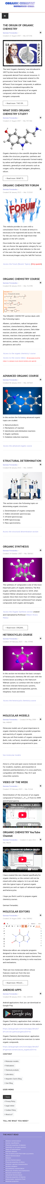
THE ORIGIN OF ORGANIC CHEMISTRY (18, 27)
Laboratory (9, 1074)
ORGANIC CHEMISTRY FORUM (21, 185)
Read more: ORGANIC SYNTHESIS (17, 627)
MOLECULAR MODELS (16, 715)
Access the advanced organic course (17, 446)
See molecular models (12, 755)
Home (8, 1097)
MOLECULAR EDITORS (16, 911)
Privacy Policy (10, 1101)
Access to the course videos (14, 358)
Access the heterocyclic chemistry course (19, 700)
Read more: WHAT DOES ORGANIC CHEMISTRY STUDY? (17, 178)
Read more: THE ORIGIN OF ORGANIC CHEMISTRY (17, 103)
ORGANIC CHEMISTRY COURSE (21, 279)
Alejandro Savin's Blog (14, 1079)
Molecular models (12, 1061)
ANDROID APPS (12, 990)
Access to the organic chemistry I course (19, 353)
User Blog (9, 1083)
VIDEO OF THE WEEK (15, 782)
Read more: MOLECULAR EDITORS (17, 983)
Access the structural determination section (21, 531)
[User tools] (40, 32)
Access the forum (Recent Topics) (16, 264)
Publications (10, 1066)
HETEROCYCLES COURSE (17, 634)
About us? (9, 1114)
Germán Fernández (10, 33)
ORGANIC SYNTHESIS (16, 546)
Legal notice (10, 1106)
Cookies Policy (11, 1110)
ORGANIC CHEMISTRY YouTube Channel (21, 834)
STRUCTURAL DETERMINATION (22, 461)
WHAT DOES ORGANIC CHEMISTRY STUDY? (16, 112)
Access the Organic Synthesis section (18, 611)
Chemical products (12, 1070)
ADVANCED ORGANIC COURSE (21, 376)
